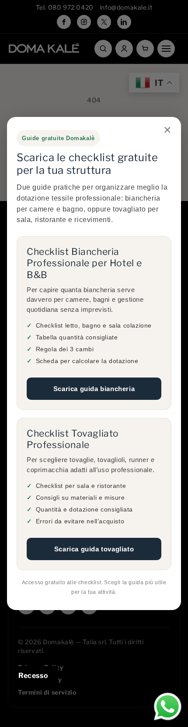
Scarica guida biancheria (94, 388)
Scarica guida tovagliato (94, 549)
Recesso (33, 675)
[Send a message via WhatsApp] (168, 707)
